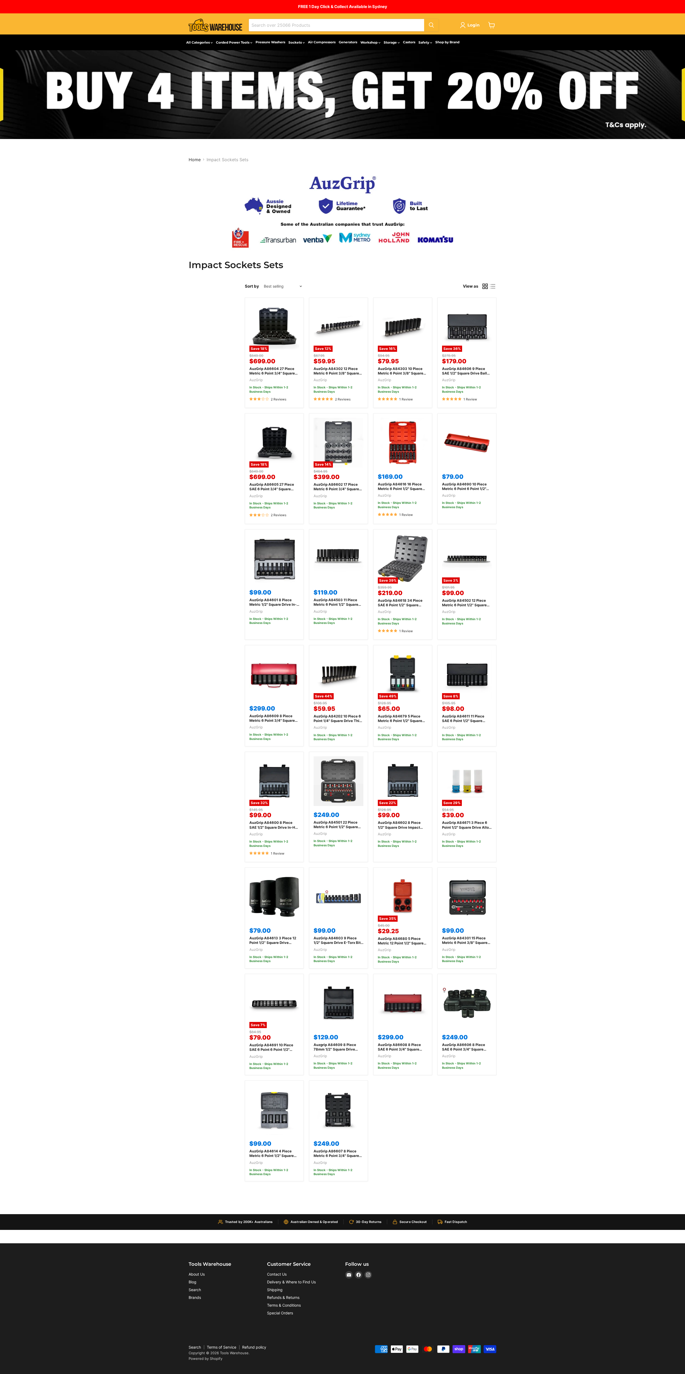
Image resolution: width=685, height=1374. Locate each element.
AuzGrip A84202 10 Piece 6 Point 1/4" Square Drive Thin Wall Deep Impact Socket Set (338, 720)
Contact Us (277, 1274)
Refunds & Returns (283, 1297)
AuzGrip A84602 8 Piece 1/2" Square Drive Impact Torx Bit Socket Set (399, 827)
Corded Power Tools (233, 42)
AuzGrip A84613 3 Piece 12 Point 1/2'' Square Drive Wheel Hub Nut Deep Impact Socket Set (273, 945)
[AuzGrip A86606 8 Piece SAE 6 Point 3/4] (467, 1003)
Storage (391, 42)
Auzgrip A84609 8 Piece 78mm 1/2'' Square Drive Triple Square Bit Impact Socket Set (335, 1051)
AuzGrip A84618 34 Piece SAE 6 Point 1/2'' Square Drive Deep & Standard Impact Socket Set (400, 607)
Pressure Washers (270, 42)
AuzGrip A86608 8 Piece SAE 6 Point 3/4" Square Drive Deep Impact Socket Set (400, 1051)
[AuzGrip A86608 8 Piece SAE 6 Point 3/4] (403, 1003)
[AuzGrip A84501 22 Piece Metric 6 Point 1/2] (338, 781)
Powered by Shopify (205, 1358)
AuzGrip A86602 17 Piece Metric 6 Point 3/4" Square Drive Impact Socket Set (336, 489)
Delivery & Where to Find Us (291, 1282)
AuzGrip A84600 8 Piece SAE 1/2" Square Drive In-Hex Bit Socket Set (274, 827)
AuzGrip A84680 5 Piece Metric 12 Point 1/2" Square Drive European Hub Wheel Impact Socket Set (401, 945)
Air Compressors (322, 42)
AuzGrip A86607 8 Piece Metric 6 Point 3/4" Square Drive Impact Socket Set (336, 1155)
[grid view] (485, 286)
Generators (348, 42)
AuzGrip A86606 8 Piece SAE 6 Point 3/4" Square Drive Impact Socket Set (463, 1049)
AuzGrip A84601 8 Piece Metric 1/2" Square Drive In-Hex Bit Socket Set (272, 604)
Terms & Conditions (284, 1305)
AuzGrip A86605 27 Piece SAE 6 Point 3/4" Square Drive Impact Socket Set (271, 489)
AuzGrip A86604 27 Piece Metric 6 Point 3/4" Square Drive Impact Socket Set (272, 373)
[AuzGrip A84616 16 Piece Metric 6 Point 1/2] (403, 443)
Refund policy (254, 1347)
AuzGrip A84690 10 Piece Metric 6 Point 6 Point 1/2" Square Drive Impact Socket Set (466, 491)
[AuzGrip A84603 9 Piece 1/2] (338, 897)
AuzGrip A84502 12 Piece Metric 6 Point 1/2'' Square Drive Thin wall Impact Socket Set (464, 607)
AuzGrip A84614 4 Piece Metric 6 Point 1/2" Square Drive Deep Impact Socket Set (271, 1158)
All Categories (198, 42)
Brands (195, 1297)
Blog (192, 1282)
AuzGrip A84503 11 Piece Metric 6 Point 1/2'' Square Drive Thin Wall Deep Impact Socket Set (338, 607)
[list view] (492, 286)
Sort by (252, 286)
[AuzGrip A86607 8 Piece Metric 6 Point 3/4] (338, 1110)
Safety (424, 42)
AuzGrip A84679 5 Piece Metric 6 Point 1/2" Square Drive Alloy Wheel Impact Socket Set (400, 723)
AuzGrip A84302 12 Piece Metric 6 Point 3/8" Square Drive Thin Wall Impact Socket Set (336, 375)
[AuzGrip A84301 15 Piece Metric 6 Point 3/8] (467, 897)
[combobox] (336, 25)
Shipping (275, 1289)
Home (195, 159)
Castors (409, 42)
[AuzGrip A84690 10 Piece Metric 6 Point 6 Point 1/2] (467, 443)
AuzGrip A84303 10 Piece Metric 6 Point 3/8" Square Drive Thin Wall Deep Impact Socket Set (402, 375)
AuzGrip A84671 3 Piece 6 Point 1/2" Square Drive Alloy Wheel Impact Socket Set (466, 827)
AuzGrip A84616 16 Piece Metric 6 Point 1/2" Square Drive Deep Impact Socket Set (400, 491)
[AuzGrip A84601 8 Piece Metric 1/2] (274, 559)
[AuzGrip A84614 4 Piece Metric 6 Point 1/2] (274, 1110)
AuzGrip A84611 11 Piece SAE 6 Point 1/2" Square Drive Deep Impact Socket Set (464, 723)
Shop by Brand (447, 42)
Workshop (369, 42)
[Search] (431, 25)
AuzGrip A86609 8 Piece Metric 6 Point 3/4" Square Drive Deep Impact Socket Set (272, 723)
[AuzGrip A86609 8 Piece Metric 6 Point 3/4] (274, 674)
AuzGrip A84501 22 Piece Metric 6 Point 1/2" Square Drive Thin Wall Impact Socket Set (336, 829)
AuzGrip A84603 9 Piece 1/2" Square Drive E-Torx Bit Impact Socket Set (337, 942)
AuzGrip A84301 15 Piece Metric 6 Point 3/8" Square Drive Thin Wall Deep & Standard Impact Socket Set (466, 945)
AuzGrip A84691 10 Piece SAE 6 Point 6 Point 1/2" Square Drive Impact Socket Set (273, 1052)
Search (195, 1289)
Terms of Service (221, 1347)
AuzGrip (256, 380)
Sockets (295, 42)
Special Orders (280, 1313)
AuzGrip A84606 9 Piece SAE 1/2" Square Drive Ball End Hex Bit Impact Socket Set (465, 375)
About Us (197, 1274)
